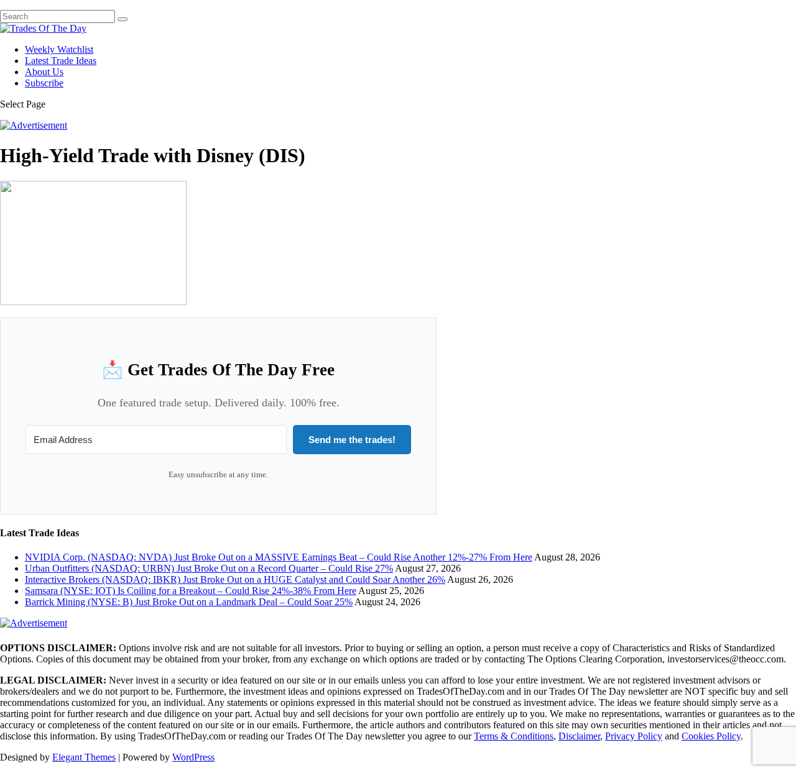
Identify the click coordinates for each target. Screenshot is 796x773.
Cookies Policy (711, 736)
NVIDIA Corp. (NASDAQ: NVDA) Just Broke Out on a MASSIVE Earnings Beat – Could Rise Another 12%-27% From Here (278, 557)
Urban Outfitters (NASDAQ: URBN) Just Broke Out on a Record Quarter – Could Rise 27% (209, 568)
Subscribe (44, 83)
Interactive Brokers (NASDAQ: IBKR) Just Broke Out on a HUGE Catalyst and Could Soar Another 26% (235, 579)
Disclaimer (579, 736)
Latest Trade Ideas (60, 60)
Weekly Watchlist (59, 49)
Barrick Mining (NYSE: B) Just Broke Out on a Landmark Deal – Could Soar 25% (189, 602)
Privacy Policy (633, 736)
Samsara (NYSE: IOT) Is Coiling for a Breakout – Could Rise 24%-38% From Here (190, 590)
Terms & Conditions (513, 736)
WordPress (193, 757)
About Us (44, 71)
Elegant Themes (84, 757)
